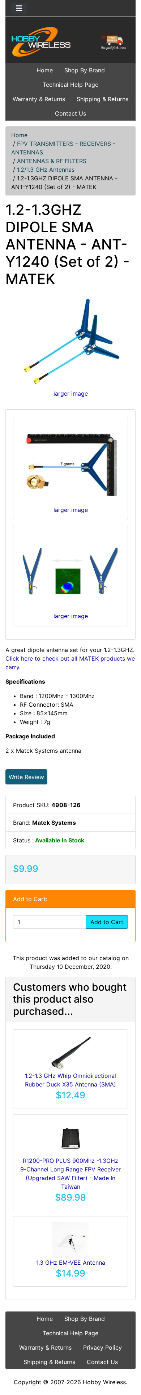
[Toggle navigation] (19, 8)
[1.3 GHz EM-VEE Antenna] (70, 1239)
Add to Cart (106, 922)
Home (45, 70)
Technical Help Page (70, 84)
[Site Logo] (70, 41)
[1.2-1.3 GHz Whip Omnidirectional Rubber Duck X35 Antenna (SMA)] (70, 1053)
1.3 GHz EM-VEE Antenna (70, 1262)
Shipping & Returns (102, 99)
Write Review (26, 776)
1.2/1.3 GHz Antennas (45, 169)
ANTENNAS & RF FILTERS (51, 161)
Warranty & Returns (39, 99)
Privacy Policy (102, 1347)
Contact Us (70, 113)
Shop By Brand (84, 70)
